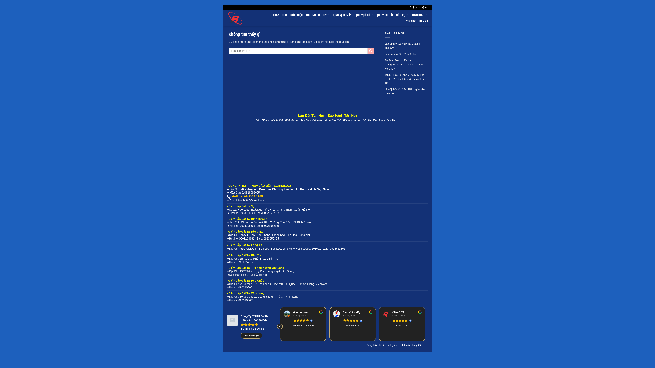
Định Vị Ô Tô (362, 15)
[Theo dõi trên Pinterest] (423, 7)
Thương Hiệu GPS (317, 15)
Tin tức (411, 21)
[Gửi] (371, 51)
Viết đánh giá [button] (251, 335)
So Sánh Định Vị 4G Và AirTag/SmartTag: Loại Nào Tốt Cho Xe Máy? (404, 64)
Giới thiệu (296, 15)
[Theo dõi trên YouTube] (426, 7)
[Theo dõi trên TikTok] (413, 7)
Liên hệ (423, 21)
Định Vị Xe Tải (384, 15)
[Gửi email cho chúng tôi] (420, 7)
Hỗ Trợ (400, 15)
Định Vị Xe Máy (342, 15)
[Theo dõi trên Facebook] (410, 7)
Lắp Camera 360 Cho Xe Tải (400, 54)
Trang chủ (280, 15)
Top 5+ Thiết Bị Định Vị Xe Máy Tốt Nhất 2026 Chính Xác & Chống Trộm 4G (405, 79)
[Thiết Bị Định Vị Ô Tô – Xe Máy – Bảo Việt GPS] (243, 18)
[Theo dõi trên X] (417, 7)
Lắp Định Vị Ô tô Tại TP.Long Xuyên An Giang (405, 91)
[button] (279, 326)
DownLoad (417, 15)
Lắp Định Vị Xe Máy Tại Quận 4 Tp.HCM (402, 45)
